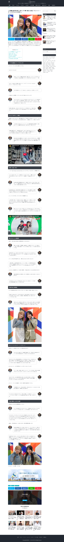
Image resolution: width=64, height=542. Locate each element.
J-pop (9, 485)
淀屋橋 (53, 68)
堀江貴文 (47, 65)
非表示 (17, 49)
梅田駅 (47, 68)
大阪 (50, 65)
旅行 (9, 5)
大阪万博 (53, 65)
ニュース (17, 5)
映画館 (50, 67)
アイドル (13, 485)
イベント (22, 5)
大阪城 (44, 66)
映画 (47, 67)
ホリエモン (45, 61)
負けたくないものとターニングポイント (15, 57)
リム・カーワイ (53, 61)
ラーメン (49, 61)
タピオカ (50, 60)
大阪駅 (51, 66)
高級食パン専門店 (46, 72)
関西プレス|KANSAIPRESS (31, 540)
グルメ (13, 5)
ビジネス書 (32, 5)
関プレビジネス (38, 5)
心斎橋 (54, 66)
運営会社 (44, 537)
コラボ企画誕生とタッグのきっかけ (15, 51)
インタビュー (17, 485)
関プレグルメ (44, 5)
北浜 (44, 65)
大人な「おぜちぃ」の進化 (13, 52)
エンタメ (27, 5)
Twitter (25, 500)
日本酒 (44, 67)
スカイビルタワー (48, 59)
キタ (44, 59)
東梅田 (53, 67)
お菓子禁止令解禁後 (12, 56)
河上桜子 (50, 68)
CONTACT (53, 5)
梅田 (44, 68)
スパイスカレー (45, 60)
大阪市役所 (48, 66)
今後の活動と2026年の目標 (13, 58)
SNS (49, 5)
